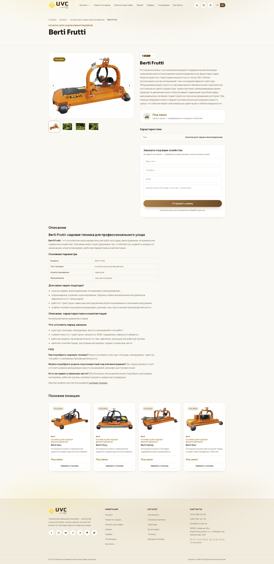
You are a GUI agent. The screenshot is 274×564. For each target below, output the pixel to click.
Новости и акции (102, 5)
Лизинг (140, 5)
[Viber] (87, 533)
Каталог (84, 5)
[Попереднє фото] (53, 85)
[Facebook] (51, 533)
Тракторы (152, 524)
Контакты (178, 5)
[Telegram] (80, 533)
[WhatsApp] (94, 533)
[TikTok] (73, 533)
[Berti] (148, 56)
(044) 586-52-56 (198, 514)
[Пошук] (197, 5)
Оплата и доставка (123, 5)
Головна (52, 19)
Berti (53, 436)
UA (217, 5)
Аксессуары (153, 529)
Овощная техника (156, 539)
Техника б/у (153, 514)
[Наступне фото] (129, 85)
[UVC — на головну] (58, 5)
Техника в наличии (156, 519)
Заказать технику (70, 465)
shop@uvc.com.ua (198, 523)
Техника (152, 534)
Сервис (150, 5)
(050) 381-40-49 (198, 519)
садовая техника (98, 382)
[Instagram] (58, 533)
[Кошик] (203, 5)
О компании (163, 5)
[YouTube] (65, 533)
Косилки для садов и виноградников (87, 19)
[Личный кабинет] (210, 5)
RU (222, 5)
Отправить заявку (182, 203)
